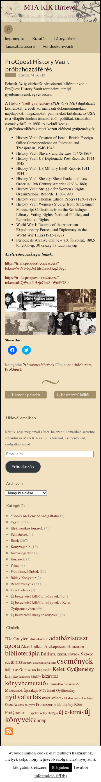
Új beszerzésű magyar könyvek (34, 614)
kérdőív (36, 676)
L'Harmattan (55, 684)
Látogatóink (64, 38)
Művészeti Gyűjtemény (57, 690)
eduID (10, 662)
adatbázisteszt (79, 364)
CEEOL (62, 654)
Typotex (34, 713)
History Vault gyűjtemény (29, 103)
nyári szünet (51, 697)
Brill (45, 654)
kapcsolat (44, 669)
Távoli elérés (20, 589)
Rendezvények (22, 583)
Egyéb (15, 521)
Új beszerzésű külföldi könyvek (35, 596)
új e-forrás (71, 711)
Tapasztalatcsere (20, 46)
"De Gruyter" (17, 638)
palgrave (30, 705)
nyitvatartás (23, 696)
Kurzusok (18, 559)
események (75, 660)
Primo (15, 565)
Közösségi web (22, 552)
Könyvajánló (21, 546)
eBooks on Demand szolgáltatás (35, 515)
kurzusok (24, 677)
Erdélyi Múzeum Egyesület (39, 662)
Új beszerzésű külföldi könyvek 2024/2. (76, 395)
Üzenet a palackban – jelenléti (27, 395)
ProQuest (13, 369)
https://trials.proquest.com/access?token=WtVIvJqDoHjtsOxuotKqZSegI (35, 265)
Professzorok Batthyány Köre (59, 704)
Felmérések (19, 534)
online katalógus (83, 698)
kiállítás (12, 676)
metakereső (71, 684)
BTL (53, 654)
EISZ (18, 662)
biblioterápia (22, 652)
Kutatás (39, 38)
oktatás (67, 697)
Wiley (43, 713)
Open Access (14, 704)
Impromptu (14, 38)
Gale (22, 669)
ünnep (40, 720)
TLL (25, 713)
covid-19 (75, 654)
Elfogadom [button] (60, 767)
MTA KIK (38, 75)
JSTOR (31, 670)
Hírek (15, 540)
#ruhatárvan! (39, 639)
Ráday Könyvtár (23, 577)
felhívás (12, 669)
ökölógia (53, 713)
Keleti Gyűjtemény (73, 668)
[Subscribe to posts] (9, 735)
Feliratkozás (23, 467)
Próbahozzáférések (38, 364)
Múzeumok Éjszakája (21, 690)
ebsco (88, 654)
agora (12, 645)
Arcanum (78, 646)
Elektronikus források (27, 528)
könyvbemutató (25, 682)
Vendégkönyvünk (58, 46)
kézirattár (50, 676)
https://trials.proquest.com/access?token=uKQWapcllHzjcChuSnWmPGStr (37, 280)
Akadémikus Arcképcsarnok (46, 646)
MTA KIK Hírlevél (50, 7)
